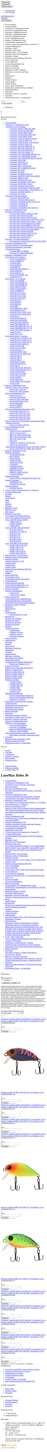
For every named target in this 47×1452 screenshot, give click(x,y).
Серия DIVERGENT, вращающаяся (18, 601)
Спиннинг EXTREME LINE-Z (21, 184)
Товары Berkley (11, 123)
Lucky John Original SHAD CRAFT (18, 518)
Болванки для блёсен (17, 699)
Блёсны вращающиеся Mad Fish (21, 695)
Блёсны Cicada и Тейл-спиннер (16, 387)
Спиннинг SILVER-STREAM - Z (22, 146)
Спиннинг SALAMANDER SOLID (23, 156)
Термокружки (15, 630)
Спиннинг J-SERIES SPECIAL (21, 174)
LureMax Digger (15, 682)
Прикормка (9, 650)
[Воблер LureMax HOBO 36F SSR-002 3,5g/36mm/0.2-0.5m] (23, 1019)
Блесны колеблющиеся (13, 591)
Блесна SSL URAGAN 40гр (20, 419)
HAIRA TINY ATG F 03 (18, 545)
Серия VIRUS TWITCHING (20, 381)
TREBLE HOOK (16, 488)
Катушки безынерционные (15, 212)
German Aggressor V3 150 (14, 561)
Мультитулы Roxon (12, 624)
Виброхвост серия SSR (13, 830)
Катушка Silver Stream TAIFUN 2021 (23, 233)
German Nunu (10, 565)
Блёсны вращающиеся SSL (15, 393)
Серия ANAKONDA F (18, 259)
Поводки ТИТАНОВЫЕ (19, 731)
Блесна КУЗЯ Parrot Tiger (19, 401)
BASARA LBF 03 (16, 530)
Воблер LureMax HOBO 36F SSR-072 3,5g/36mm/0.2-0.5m (22, 1136)
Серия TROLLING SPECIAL (20, 368)
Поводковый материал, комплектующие (20, 733)
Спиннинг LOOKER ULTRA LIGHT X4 (25, 202)
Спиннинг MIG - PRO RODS (20, 166)
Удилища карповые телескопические (19, 245)
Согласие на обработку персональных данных (22, 1369)
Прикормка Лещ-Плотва (14, 707)
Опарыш (8, 506)
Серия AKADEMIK (17, 281)
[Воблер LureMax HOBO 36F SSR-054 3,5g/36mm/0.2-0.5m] (23, 1090)
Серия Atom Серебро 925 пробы (17, 579)
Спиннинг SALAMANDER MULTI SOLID (26, 158)
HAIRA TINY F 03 (16, 547)
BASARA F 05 (15, 535)
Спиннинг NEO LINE (18, 160)
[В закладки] (13, 1103)
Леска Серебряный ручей (14, 427)
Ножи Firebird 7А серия (18, 614)
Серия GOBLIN (15, 265)
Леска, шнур (10, 646)
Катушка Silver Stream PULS (20, 237)
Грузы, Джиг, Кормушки (14, 937)
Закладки (8, 1404)
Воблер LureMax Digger (14, 670)
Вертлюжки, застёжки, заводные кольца (24, 735)
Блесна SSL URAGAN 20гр (20, 415)
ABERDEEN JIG (16, 482)
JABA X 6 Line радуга (18, 433)
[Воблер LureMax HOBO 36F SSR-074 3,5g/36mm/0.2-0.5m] (23, 1205)
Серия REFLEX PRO (17, 362)
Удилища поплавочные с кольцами (18, 247)
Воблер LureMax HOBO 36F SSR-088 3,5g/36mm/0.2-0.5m (22, 1308)
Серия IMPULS (15, 304)
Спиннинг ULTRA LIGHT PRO (21, 131)
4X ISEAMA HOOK (17, 455)
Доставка (8, 752)
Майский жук (10, 609)
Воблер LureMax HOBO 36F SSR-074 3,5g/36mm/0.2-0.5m (22, 1207)
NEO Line (13, 441)
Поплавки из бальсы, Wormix (16, 715)
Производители (11, 760)
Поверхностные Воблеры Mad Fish (18, 569)
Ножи (7, 611)
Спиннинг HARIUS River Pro (21, 180)
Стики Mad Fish (11, 581)
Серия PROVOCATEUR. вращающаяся (20, 603)
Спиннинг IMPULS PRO (19, 178)
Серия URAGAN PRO (18, 374)
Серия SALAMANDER (18, 320)
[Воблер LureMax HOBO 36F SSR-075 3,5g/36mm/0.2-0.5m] (23, 1277)
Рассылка (8, 1406)
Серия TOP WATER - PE (19, 275)
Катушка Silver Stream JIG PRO (21, 216)
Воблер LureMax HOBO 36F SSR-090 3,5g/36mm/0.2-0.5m (22, 1322)
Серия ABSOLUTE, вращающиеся (18, 599)
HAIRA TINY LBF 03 (18, 551)
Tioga (7, 502)
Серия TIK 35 (15, 366)
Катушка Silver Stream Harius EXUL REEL (25, 223)
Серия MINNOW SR (17, 310)
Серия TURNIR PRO (17, 372)
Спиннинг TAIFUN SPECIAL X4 (22, 200)
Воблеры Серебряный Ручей (16, 255)
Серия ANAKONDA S (18, 289)
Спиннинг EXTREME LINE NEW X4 (24, 208)
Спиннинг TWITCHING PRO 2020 (23, 135)
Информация (6, 1366)
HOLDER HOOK (16, 466)
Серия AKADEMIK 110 (18, 285)
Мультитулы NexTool (13, 622)
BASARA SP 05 (15, 541)
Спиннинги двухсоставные (15, 127)
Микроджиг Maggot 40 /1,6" (20, 664)
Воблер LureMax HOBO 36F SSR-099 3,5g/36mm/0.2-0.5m (22, 1351)
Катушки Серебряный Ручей (16, 210)
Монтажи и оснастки (13, 648)
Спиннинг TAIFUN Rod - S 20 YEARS (24, 142)
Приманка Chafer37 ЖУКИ (15, 605)
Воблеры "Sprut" (11, 508)
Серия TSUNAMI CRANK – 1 (21, 330)
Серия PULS (14, 316)
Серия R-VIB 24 (16, 358)
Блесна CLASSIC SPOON (19, 425)
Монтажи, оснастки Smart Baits (16, 895)
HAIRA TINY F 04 (16, 549)
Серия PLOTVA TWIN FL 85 (20, 312)
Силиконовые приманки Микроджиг (19, 662)
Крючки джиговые (12, 480)
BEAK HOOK (15, 458)
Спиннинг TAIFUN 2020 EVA (21, 144)
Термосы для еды (16, 634)
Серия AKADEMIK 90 (18, 283)
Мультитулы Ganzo (12, 620)
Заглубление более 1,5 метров (16, 336)
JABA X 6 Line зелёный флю (20, 431)
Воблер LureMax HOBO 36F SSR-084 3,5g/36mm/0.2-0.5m (22, 1293)
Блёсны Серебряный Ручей (15, 385)
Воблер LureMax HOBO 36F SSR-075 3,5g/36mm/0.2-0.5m (22, 1279)
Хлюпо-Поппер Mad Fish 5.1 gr (16, 587)
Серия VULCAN (16, 334)
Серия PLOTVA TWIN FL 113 (21, 338)
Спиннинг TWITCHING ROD (21, 133)
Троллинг (8, 737)
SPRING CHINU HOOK (19, 472)
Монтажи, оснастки (12, 656)
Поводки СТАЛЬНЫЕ (18, 727)
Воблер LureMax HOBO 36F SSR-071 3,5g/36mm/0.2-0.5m (22, 1121)
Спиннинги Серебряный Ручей (17, 125)
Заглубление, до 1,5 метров (15, 279)
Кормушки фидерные (30, 939)
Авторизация (10, 10)
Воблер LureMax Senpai (14, 676)
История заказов (11, 1402)
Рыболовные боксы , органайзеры (18, 743)
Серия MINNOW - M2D (18, 308)
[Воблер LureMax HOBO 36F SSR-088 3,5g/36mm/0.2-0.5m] (23, 1306)
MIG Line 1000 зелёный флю (20, 435)
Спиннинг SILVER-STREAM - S (22, 150)
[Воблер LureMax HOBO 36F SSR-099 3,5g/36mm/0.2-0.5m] (23, 1349)
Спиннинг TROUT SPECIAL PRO (22, 129)
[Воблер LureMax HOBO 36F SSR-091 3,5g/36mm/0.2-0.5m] (23, 1335)
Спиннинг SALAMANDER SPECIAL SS (25, 154)
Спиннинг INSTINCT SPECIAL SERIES (25, 176)
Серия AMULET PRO (18, 287)
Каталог (4, 18)
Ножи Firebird (10, 613)
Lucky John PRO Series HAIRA (16, 543)
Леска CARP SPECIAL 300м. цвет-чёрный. (26, 449)
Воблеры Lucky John (13, 514)
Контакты (9, 1393)
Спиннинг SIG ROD (17, 194)
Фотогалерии (10, 758)
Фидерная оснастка (38, 897)
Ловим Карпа (10, 640)
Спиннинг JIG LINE (17, 170)
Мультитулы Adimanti (13, 618)
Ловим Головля (11, 638)
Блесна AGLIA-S (16, 395)
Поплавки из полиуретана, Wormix (18, 717)
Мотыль (8, 504)
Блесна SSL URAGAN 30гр (20, 417)
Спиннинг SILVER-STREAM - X (22, 148)
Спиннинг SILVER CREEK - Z (21, 152)
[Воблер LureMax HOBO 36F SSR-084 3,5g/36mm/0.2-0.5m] (23, 1291)
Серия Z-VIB (14, 383)
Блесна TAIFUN (16, 407)
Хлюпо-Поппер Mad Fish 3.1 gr (16, 585)
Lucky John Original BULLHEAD (17, 516)
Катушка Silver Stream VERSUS (21, 235)
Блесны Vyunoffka (12, 589)
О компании (9, 754)
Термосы (8, 626)
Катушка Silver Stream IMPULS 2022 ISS (25, 225)
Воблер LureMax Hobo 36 (14, 674)
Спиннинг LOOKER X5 (19, 204)
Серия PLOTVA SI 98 (18, 296)
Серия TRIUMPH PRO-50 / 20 (21, 326)
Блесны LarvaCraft (12, 597)
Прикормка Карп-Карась (14, 709)
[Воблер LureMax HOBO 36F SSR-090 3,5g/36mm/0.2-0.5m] (23, 1320)
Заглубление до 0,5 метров (15, 257)
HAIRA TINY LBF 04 (18, 553)
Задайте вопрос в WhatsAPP (15, 1379)
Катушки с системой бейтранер (17, 239)
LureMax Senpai (15, 690)
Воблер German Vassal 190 (15, 741)
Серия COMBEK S (17, 261)
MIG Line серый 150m (18, 439)
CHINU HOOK (15, 460)
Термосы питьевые (17, 636)
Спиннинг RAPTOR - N (19, 162)
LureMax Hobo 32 (16, 684)
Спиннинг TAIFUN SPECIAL (21, 140)
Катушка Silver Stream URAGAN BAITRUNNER (28, 241)
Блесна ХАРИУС (16, 405)
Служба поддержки (8, 1385)
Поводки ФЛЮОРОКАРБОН (21, 729)
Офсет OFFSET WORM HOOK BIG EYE (25, 478)
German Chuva (10, 563)
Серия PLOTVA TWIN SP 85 (20, 314)
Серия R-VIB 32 (16, 360)
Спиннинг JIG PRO (17, 172)
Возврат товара (11, 1391)
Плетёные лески (11, 429)
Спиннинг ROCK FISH (18, 164)
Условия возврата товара (14, 1375)
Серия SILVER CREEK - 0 (19, 269)
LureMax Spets (15, 692)
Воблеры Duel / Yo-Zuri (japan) (16, 555)
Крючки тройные (11, 486)
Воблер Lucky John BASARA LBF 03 (19, 668)
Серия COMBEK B (17, 291)
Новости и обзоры (12, 756)
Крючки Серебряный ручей (15, 451)
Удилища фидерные (12, 249)
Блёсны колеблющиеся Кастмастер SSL (20, 409)
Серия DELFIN (15, 300)
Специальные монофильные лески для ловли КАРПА (25, 447)
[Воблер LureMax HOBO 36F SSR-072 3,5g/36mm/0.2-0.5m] (23, 1134)
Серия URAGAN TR (17, 375)
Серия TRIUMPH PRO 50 (19, 324)
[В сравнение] (15, 1103)
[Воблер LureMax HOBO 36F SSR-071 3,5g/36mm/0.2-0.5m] (23, 1119)
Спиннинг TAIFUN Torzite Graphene (23, 138)
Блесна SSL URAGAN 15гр (20, 413)
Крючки (8, 644)
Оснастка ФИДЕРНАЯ (18, 725)
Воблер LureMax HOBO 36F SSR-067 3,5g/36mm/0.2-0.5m (22, 1107)
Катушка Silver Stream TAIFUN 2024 (23, 217)
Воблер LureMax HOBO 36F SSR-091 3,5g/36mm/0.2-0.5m (22, 1337)
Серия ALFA (14, 593)
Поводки (8, 897)
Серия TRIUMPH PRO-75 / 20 (21, 328)
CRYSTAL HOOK (16, 462)
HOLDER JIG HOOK (18, 484)
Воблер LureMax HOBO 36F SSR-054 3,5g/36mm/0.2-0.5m (22, 1092)
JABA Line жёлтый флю (19, 445)
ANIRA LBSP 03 (16, 524)
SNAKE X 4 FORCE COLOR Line (22, 443)
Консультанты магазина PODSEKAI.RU (20, 1381)
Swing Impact (10, 498)
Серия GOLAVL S (16, 350)
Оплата (8, 750)
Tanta (7, 500)
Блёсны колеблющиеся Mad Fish (22, 697)
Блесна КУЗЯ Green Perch (19, 399)
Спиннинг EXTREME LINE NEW (22, 182)
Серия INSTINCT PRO (18, 352)
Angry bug (9, 571)
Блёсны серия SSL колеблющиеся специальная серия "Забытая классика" (25, 812)
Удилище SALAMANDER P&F (21, 253)
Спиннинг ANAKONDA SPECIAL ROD (25, 188)
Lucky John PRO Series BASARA (17, 528)
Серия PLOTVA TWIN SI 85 (20, 354)
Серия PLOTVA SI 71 (18, 293)
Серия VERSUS (16, 377)
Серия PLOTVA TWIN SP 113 (21, 342)
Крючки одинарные (12, 453)
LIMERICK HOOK (17, 468)
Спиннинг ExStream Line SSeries (22, 186)
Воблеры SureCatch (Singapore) (16, 557)
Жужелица (9, 607)
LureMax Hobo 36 (16, 686)
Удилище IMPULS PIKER (19, 251)
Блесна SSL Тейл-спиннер (19, 391)
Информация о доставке (14, 1373)
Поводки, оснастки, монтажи (16, 719)
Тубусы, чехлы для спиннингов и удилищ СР (22, 490)
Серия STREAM (16, 271)
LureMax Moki (15, 688)
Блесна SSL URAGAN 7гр (19, 411)
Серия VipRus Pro (16, 379)
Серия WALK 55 (16, 277)
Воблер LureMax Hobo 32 (14, 672)
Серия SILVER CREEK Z (19, 322)
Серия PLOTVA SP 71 (18, 298)
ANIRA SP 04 (15, 526)
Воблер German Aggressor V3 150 (17, 739)
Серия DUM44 (15, 263)
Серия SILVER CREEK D (19, 344)
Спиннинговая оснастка (21, 897)
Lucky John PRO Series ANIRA (16, 520)
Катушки (8, 642)
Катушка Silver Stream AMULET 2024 (24, 214)
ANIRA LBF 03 (15, 522)
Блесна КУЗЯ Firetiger (18, 397)
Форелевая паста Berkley (14, 658)
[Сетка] (2, 1015)
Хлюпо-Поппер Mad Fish (14, 583)
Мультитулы (9, 616)
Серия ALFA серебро (17, 595)
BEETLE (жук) (10, 510)
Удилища (8, 652)
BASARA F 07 (15, 537)
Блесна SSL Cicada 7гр (18, 389)
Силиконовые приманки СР (15, 828)
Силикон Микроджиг (13, 492)
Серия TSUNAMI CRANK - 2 (21, 370)
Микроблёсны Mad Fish (14, 694)
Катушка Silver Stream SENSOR (21, 231)
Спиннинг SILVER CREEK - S (21, 192)
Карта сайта (9, 1389)
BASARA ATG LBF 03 (18, 532)
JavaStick (8, 494)
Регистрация (10, 12)
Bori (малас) (9, 512)
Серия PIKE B (15, 267)
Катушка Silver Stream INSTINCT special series (27, 227)
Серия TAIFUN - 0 (16, 273)
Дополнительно (7, 1396)
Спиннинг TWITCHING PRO (21, 136)
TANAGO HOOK (16, 474)
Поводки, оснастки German (15, 723)
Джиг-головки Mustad (13, 939)
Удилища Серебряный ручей (16, 243)
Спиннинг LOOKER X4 (19, 206)
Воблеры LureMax (12, 680)
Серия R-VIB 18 (16, 356)
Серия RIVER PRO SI (18, 364)
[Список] (4, 1015)
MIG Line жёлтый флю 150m (20, 437)
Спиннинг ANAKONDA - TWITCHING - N (26, 190)
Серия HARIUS (15, 302)
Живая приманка (11, 711)
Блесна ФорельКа (16, 403)
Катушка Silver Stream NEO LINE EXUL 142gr (27, 219)
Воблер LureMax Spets (13, 678)
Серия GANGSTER (17, 346)
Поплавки (9, 713)
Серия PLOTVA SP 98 (18, 295)
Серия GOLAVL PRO (18, 348)
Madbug (8, 573)
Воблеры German (11, 559)
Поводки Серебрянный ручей (16, 721)
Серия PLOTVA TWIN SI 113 (20, 340)
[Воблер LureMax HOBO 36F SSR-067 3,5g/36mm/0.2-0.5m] (23, 1105)
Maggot (8, 496)
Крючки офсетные (12, 476)
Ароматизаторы (11, 703)
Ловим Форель (10, 654)
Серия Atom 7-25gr (12, 577)
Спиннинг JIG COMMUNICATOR (23, 168)
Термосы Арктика (12, 628)
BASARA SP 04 (15, 539)
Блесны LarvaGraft (12, 666)
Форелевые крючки (12, 660)
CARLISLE (14, 464)
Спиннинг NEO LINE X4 (19, 198)
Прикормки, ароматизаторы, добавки (19, 701)
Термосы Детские (16, 632)
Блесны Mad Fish (11, 575)
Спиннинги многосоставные (16, 196)
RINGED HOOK (16, 470)
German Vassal (10, 567)
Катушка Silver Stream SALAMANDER (24, 229)
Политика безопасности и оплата (17, 1371)
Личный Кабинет (11, 1400)
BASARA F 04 (15, 534)
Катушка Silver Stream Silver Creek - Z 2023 (25, 221)
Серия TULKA (15, 332)
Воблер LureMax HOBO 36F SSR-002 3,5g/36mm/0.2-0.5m (22, 1021)
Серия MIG (14, 306)
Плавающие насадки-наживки (16, 705)
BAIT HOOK (14, 456)
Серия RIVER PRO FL (18, 318)
